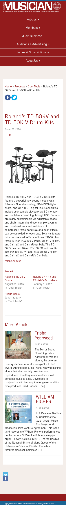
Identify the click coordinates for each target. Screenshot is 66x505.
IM (9, 134)
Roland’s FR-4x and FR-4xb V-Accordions (45, 278)
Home (8, 86)
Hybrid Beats (12, 294)
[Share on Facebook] (8, 97)
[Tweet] (14, 97)
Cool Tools (34, 86)
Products (20, 86)
